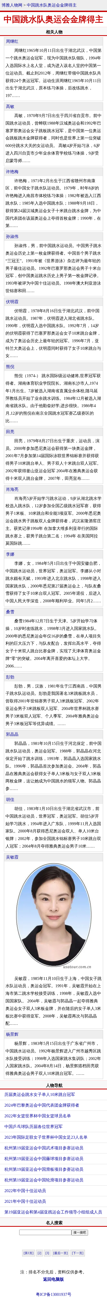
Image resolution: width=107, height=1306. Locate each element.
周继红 (12, 41)
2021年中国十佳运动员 (25, 1201)
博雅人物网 (12, 5)
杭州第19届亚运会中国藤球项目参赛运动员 (43, 1158)
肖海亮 (12, 489)
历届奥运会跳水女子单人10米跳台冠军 (39, 1094)
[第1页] (29, 1253)
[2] (39, 1253)
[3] (47, 1253)
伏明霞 (12, 301)
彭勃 (10, 677)
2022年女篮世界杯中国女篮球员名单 (37, 1116)
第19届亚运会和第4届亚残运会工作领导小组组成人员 (53, 1212)
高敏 (10, 106)
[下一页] (77, 1253)
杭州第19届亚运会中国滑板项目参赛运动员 (43, 1169)
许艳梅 (12, 171)
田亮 (10, 432)
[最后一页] (60, 1253)
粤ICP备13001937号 (53, 1294)
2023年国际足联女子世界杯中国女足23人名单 (46, 1137)
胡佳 (10, 799)
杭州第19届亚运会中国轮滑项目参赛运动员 (43, 1180)
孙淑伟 (12, 236)
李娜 (10, 554)
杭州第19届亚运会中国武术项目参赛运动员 (43, 1148)
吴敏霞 (12, 857)
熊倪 (10, 366)
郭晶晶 (12, 734)
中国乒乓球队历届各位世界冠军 (33, 1126)
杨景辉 (12, 1034)
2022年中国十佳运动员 (25, 1190)
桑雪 (10, 612)
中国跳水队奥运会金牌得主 (52, 5)
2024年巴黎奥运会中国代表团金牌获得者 (41, 1105)
